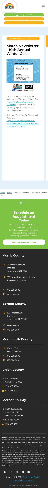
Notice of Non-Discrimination (29, 485)
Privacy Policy (13, 485)
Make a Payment (24, 23)
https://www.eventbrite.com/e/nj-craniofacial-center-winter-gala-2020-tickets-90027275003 (23, 123)
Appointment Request (24, 19)
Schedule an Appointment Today (24, 242)
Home (2, 193)
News (9, 193)
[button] (22, 268)
